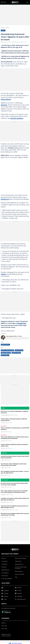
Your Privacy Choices (17, 643)
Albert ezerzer (19, 350)
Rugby (2, 517)
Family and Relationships (6, 509)
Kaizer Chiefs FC (5, 344)
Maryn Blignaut (17, 41)
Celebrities (3, 494)
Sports (7, 27)
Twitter (3, 274)
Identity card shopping (7, 350)
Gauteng (4, 105)
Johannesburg (6, 99)
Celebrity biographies (5, 415)
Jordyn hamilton (5, 352)
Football (3, 422)
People (2, 487)
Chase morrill (5, 355)
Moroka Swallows (17, 118)
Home (2, 27)
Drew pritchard (16, 352)
